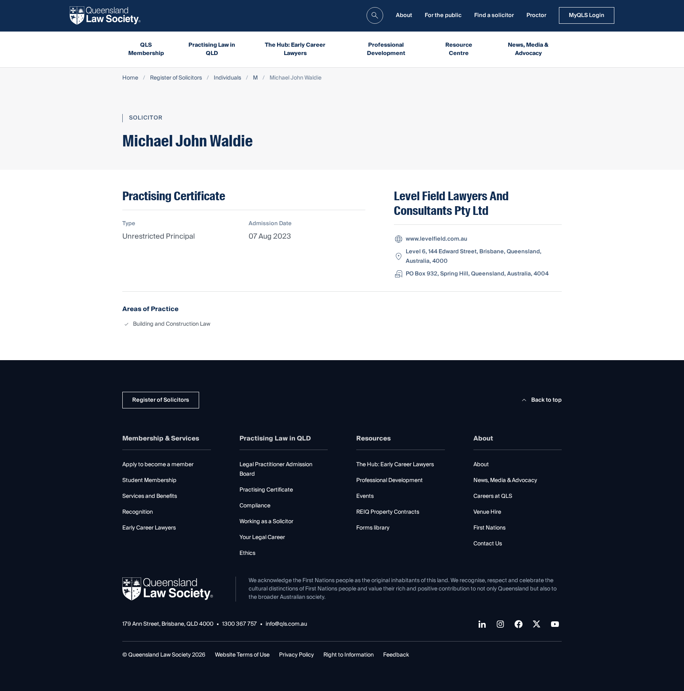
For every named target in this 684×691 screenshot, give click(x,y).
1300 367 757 (239, 624)
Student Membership (149, 480)
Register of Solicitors (176, 78)
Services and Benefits (149, 496)
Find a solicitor (494, 15)
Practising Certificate (266, 490)
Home (130, 78)
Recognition (137, 512)
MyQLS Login (586, 15)
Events (365, 496)
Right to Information (348, 655)
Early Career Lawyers (149, 528)
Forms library (373, 528)
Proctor (536, 15)
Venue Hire (487, 512)
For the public (443, 15)
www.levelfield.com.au (436, 239)
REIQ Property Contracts (387, 512)
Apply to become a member (158, 464)
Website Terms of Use (242, 655)
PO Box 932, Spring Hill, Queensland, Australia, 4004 (477, 274)
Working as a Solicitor (266, 521)
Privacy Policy (296, 655)
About (404, 15)
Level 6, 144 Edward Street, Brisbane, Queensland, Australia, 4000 (474, 256)
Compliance (254, 506)
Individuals (227, 78)
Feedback (396, 655)
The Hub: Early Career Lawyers (295, 49)
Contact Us (487, 544)
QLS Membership (146, 49)
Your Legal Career (262, 537)
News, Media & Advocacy (528, 49)
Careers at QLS (492, 496)
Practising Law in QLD (211, 49)
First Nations (489, 528)
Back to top (546, 400)
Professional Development (386, 49)
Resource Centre (458, 49)
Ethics (247, 553)
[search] (375, 15)
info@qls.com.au (286, 624)
